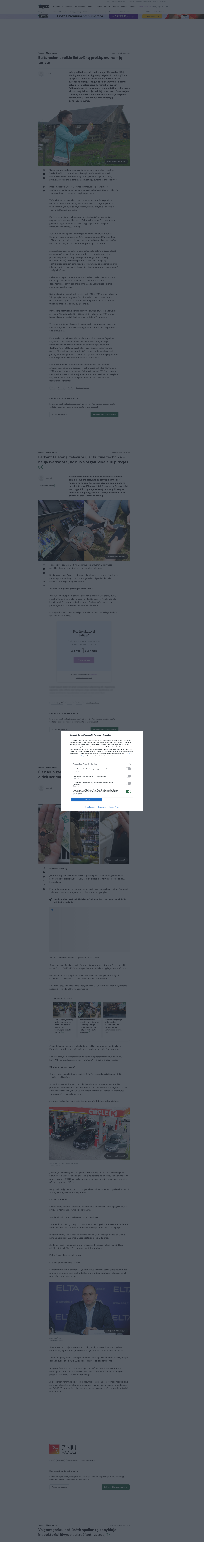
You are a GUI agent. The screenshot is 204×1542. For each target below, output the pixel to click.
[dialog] (102, 771)
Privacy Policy (114, 807)
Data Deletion (90, 807)
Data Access (102, 807)
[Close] (139, 735)
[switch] (128, 768)
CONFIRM (87, 799)
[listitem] (102, 764)
